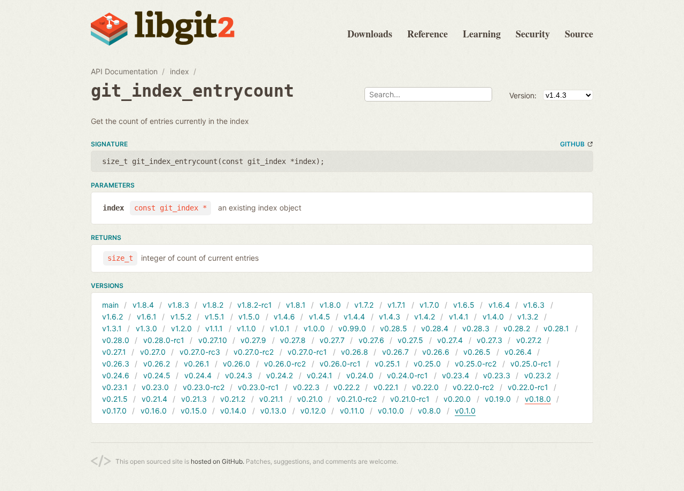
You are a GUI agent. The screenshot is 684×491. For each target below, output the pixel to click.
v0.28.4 (434, 328)
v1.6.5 (464, 304)
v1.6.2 (112, 316)
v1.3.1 (112, 328)
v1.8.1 (296, 304)
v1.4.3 (389, 316)
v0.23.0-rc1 (258, 387)
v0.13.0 (273, 410)
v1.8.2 (213, 304)
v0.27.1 (114, 351)
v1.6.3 (534, 304)
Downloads (369, 34)
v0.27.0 (153, 351)
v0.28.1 (556, 328)
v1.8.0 (330, 304)
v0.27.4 (450, 340)
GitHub (572, 144)
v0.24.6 (115, 375)
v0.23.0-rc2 (203, 387)
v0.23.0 (155, 387)
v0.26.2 (156, 363)
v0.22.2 (346, 387)
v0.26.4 (518, 351)
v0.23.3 (496, 375)
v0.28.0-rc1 (163, 340)
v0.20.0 (457, 398)
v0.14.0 (233, 410)
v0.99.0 (352, 328)
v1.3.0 (146, 328)
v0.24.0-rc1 (407, 375)
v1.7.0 (429, 304)
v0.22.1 (386, 387)
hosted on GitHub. (217, 461)
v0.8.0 (429, 410)
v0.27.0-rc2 (254, 351)
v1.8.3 (178, 304)
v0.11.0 (352, 410)
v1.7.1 (396, 304)
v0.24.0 (360, 375)
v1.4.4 (354, 316)
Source (579, 34)
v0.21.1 (271, 398)
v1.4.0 (493, 316)
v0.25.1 (387, 363)
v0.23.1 (115, 387)
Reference (427, 34)
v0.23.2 (537, 375)
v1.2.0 (181, 328)
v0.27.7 (332, 340)
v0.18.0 (538, 398)
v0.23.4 (455, 375)
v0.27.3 (489, 340)
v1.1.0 (246, 328)
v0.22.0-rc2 (473, 387)
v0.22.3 (306, 387)
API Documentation (124, 71)
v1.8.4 (143, 304)
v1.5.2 (180, 316)
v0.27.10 (212, 340)
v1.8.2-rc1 (254, 304)
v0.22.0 (425, 387)
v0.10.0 (391, 410)
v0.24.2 (279, 375)
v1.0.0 (314, 328)
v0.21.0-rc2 (357, 398)
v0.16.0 (154, 410)
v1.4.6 (284, 316)
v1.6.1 (147, 316)
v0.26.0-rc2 (285, 363)
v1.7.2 (364, 304)
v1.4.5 (319, 316)
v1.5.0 (249, 316)
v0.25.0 (427, 363)
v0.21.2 (232, 398)
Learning (482, 34)
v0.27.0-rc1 (307, 351)
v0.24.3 (238, 375)
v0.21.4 (154, 398)
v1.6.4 (499, 304)
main (110, 304)
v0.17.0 (114, 410)
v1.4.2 (424, 316)
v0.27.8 (293, 340)
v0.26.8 (354, 351)
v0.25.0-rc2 (475, 363)
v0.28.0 (115, 340)
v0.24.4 (198, 375)
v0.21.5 (115, 398)
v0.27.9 (253, 340)
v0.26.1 (196, 363)
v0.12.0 (313, 410)
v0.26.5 (477, 351)
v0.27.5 (410, 340)
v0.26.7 (395, 351)
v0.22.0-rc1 (528, 387)
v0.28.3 (475, 328)
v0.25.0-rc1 (530, 363)
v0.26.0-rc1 (340, 363)
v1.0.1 (280, 328)
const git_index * (170, 208)
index (179, 71)
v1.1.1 (214, 328)
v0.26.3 (115, 363)
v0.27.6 (371, 340)
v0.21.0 (310, 398)
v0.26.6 (435, 351)
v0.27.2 (528, 340)
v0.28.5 (393, 328)
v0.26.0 (236, 363)
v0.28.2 (516, 328)
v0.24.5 (156, 375)
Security (533, 34)
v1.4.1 (459, 316)
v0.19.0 (498, 398)
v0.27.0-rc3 (200, 351)
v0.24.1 (319, 375)
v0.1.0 (465, 410)
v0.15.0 (194, 410)
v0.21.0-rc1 (410, 398)
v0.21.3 (194, 398)
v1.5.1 (214, 316)
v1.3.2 (527, 316)
